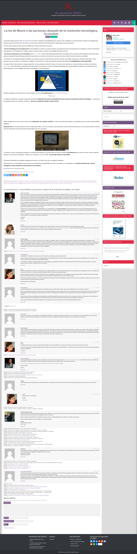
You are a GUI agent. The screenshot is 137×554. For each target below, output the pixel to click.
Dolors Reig (54, 36)
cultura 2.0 (27, 180)
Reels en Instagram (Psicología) (26, 22)
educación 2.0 (47, 180)
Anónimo (10, 483)
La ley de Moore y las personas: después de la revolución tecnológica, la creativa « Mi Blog (27, 486)
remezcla (65, 183)
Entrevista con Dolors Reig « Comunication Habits (19, 439)
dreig (22, 269)
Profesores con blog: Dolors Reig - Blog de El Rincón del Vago (21, 435)
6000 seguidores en (112, 76)
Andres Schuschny (25, 193)
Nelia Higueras (24, 254)
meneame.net (12, 306)
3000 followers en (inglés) (113, 83)
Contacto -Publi (40, 22)
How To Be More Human (60, 93)
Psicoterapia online (52, 22)
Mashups (58, 183)
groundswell (42, 183)
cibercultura (16, 180)
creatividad (24, 183)
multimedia (11, 182)
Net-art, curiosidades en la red (20, 182)
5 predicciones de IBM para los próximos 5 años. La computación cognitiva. (24, 488)
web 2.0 (8, 183)
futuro (38, 183)
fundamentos (70, 180)
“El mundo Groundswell (30, 41)
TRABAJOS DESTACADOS (73, 182)
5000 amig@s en (112, 66)
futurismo (75, 180)
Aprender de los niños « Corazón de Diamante (18, 464)
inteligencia (47, 183)
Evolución (61, 180)
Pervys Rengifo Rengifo (26, 471)
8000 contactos (111, 78)
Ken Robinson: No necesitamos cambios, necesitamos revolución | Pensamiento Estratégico (28, 495)
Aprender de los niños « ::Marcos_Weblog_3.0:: (18, 465)
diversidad (31, 180)
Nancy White (7, 66)
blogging (11, 180)
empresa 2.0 (56, 180)
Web (5, 524)
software (66, 182)
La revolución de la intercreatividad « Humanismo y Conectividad (22, 355)
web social (70, 183)
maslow (61, 183)
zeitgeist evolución (14, 183)
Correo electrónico (9, 521)
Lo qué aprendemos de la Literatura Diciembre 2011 (19, 466)
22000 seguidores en (113, 64)
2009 (9, 180)
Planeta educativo (51, 182)
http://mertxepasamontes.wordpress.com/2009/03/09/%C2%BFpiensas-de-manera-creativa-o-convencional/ (45, 227)
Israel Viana (23, 314)
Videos (92, 182)
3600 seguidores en (113, 74)
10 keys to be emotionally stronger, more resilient (117, 248)
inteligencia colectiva (86, 180)
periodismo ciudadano (43, 182)
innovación (80, 180)
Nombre (6, 517)
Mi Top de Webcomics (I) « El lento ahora (17, 489)
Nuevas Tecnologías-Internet (33, 182)
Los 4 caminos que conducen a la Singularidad (18, 468)
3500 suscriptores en (113, 72)
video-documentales (86, 182)
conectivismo (21, 180)
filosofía (65, 180)
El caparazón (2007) (68, 12)
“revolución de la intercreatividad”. (72, 359)
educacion (42, 180)
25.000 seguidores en (117, 62)
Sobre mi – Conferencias (9, 22)
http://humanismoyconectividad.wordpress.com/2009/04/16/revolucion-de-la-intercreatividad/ (42, 363)
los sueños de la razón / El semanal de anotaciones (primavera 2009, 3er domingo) (26, 251)
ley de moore (53, 183)
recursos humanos (59, 182)
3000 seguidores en (113, 80)
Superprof (106, 265)
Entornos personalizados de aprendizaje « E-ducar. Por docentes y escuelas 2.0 (25, 374)
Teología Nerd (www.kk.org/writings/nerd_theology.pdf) (83, 194)
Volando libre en (111, 70)
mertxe (22, 225)
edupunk (51, 180)
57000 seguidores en (113, 68)
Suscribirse (118, 102)
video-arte (80, 182)
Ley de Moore (38, 54)
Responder (23, 220)
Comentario (7, 502)
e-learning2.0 (36, 180)
